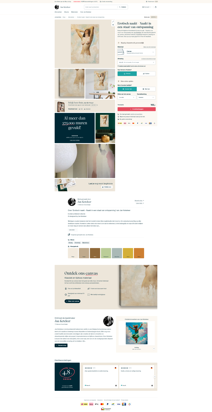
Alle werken (58, 12)
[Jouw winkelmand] (155, 7)
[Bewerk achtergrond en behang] (113, 24)
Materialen (74, 12)
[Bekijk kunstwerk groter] (113, 21)
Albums (66, 12)
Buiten (147, 73)
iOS (81, 109)
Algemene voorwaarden (90, 400)
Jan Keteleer (65, 7)
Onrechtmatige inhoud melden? (112, 400)
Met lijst (147, 89)
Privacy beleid (124, 400)
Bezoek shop (139, 200)
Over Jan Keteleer (85, 12)
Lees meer (139, 203)
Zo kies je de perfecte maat (148, 58)
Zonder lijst (128, 89)
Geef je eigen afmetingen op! (132, 66)
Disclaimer (100, 400)
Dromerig (77, 243)
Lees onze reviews (75, 140)
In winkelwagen (137, 109)
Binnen (128, 73)
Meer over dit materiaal (150, 47)
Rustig (70, 243)
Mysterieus (85, 243)
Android (88, 109)
